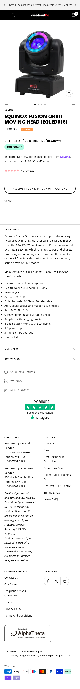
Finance (9, 602)
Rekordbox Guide (54, 468)
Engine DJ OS (52, 492)
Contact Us (11, 577)
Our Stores (11, 584)
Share (8, 201)
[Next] (74, 104)
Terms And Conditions (18, 615)
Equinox (9, 109)
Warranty (16, 381)
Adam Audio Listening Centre (57, 477)
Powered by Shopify (32, 651)
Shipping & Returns (22, 372)
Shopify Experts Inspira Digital (55, 655)
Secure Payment (20, 390)
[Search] (13, 15)
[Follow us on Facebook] (48, 581)
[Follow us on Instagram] (64, 581)
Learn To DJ (51, 499)
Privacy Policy (12, 609)
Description (12, 229)
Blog (46, 450)
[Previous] (6, 104)
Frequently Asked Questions (15, 593)
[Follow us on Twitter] (56, 581)
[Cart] (74, 15)
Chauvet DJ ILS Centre (57, 486)
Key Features (12, 359)
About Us (49, 443)
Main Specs (11, 349)
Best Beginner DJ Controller (54, 459)
